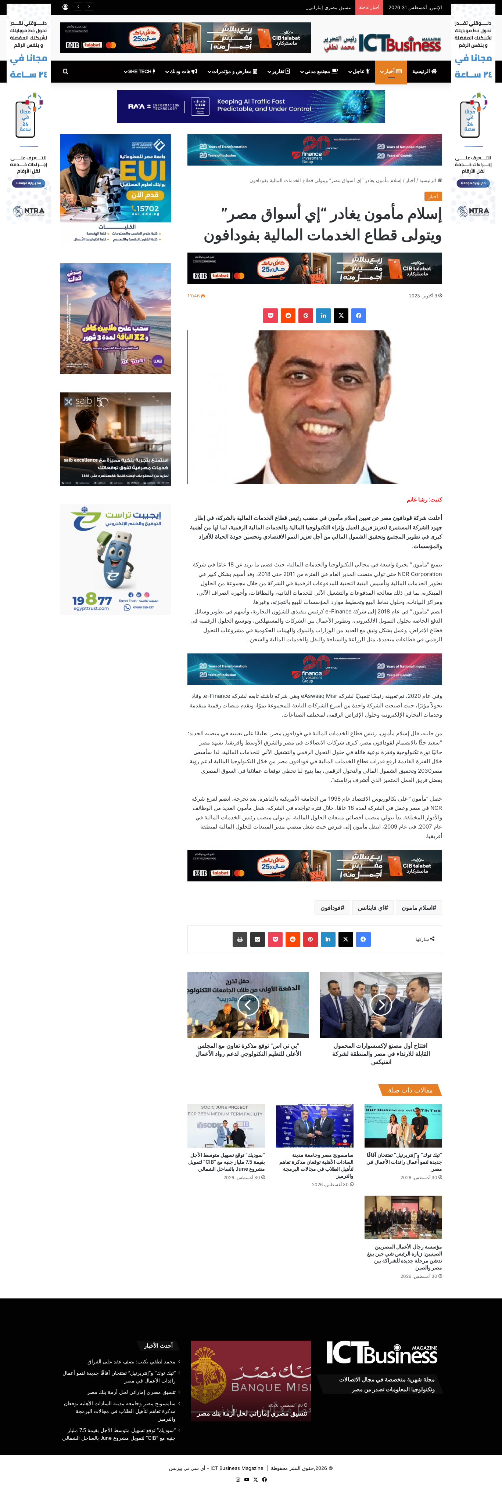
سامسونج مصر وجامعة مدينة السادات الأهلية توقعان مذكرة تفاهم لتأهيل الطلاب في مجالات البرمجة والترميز (252, 1404)
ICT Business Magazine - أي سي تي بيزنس (216, 1468)
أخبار (390, 71)
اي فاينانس (371, 907)
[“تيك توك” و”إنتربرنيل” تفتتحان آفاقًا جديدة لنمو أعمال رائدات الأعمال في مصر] (403, 1126)
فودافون (330, 907)
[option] (251, 1381)
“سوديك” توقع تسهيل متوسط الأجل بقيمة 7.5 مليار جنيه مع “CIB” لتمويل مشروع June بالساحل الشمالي (226, 1162)
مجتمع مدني (318, 71)
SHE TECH (140, 71)
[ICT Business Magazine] (382, 40)
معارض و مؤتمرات (232, 71)
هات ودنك (180, 71)
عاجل (359, 71)
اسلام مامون (417, 907)
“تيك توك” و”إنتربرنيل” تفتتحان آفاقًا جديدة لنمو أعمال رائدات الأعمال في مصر (404, 1162)
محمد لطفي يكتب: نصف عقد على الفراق (131, 1362)
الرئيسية (421, 71)
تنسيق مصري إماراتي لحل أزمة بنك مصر (310, 7)
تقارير (279, 71)
